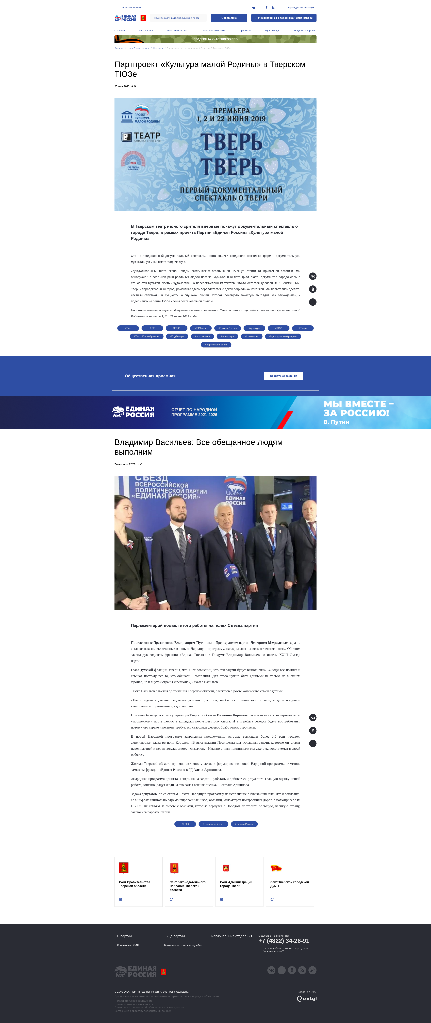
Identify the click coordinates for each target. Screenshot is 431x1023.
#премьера (227, 336)
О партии (119, 30)
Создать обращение (283, 376)
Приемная (245, 30)
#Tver (128, 328)
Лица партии (146, 30)
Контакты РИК (128, 945)
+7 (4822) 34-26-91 (283, 940)
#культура (254, 328)
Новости (158, 48)
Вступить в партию (304, 30)
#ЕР (152, 328)
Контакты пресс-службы (183, 945)
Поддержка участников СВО (216, 39)
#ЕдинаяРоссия (228, 328)
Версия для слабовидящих (301, 7)
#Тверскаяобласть (213, 824)
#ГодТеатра (177, 336)
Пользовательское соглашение (133, 1000)
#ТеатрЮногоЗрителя (146, 336)
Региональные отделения (231, 936)
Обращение (229, 17)
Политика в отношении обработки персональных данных (149, 1007)
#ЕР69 (176, 328)
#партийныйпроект (216, 344)
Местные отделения (214, 30)
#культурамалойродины (283, 336)
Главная (118, 48)
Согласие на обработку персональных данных (142, 1011)
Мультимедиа (272, 30)
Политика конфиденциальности (133, 1004)
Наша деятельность (178, 30)
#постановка (202, 336)
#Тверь (303, 328)
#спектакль (251, 336)
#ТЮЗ (278, 328)
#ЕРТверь (200, 328)
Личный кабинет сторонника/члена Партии (283, 17)
